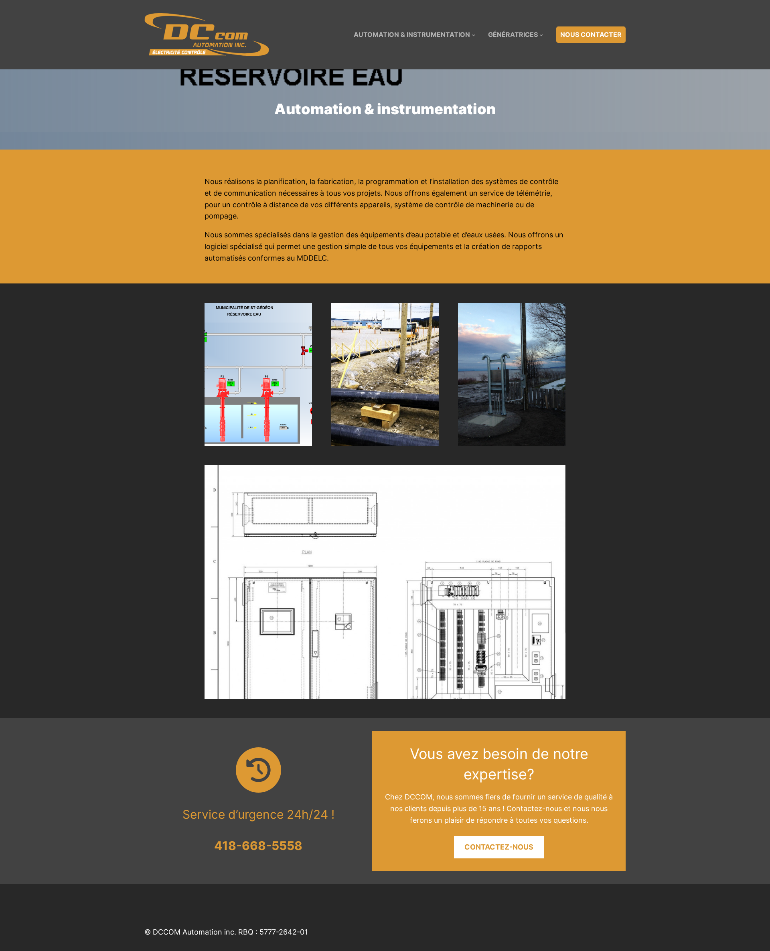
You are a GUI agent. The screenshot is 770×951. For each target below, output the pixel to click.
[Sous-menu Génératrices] (541, 35)
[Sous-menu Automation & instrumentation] (474, 35)
